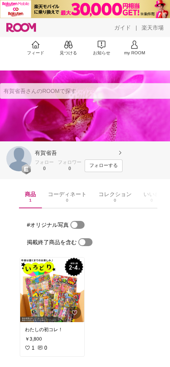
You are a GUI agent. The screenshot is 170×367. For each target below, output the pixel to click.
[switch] (77, 225)
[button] (19, 158)
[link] (52, 290)
